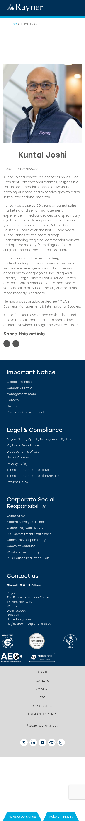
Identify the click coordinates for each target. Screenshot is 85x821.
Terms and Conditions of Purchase (33, 475)
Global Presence (19, 381)
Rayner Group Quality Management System (39, 439)
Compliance (16, 515)
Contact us (42, 705)
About (42, 672)
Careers (13, 400)
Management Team (21, 394)
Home (12, 24)
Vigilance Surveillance (23, 445)
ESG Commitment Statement (29, 534)
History (12, 406)
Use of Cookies (18, 457)
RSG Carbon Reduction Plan (28, 558)
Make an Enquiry (61, 816)
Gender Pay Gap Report (25, 527)
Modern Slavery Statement (27, 521)
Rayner (31, 177)
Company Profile (19, 388)
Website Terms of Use (23, 451)
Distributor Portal (42, 714)
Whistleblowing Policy (23, 552)
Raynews (42, 689)
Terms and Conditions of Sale (29, 469)
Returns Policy (17, 482)
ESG (43, 697)
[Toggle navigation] (72, 7)
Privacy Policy (17, 463)
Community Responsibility (26, 539)
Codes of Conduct (21, 546)
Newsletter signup (22, 816)
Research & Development (26, 412)
